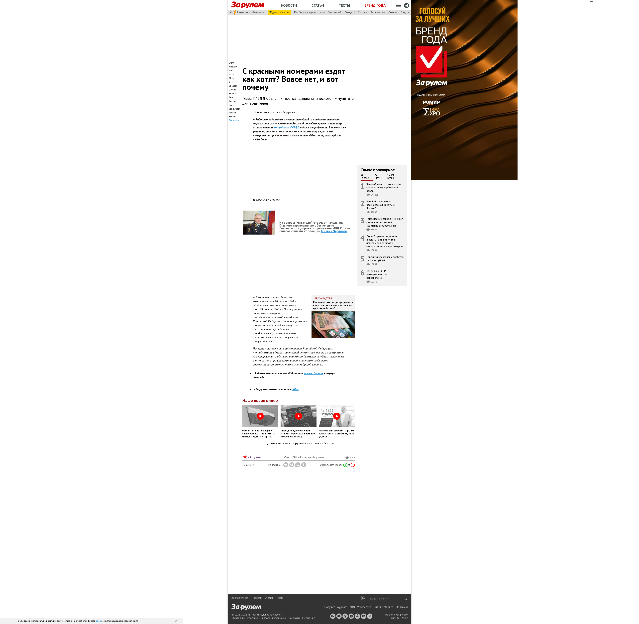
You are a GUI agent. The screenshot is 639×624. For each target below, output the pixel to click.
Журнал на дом (279, 12)
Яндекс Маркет (383, 607)
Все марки (234, 120)
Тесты (344, 5)
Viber (295, 389)
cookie (99, 620)
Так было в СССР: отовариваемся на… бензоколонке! (377, 274)
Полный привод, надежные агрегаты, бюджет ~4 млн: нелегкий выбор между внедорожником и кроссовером (384, 241)
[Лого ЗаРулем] (247, 4)
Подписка (402, 607)
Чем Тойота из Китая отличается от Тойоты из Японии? (381, 205)
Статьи (318, 5)
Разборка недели (305, 12)
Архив (405, 618)
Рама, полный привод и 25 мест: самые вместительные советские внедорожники (385, 222)
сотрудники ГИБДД (286, 127)
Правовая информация (273, 618)
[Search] (405, 598)
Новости (289, 5)
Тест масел (377, 12)
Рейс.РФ (394, 618)
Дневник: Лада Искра (402, 12)
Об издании (238, 618)
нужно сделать (313, 373)
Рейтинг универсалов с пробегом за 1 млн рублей (385, 258)
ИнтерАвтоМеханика (250, 12)
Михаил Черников (334, 231)
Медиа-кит (308, 618)
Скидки (362, 12)
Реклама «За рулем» (396, 614)
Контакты (294, 618)
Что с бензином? (330, 12)
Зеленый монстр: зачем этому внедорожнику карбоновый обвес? (383, 187)
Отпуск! (350, 12)
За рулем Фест (239, 597)
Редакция (252, 618)
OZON (351, 607)
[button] (176, 621)
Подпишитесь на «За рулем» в (298, 443)
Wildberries (364, 607)
